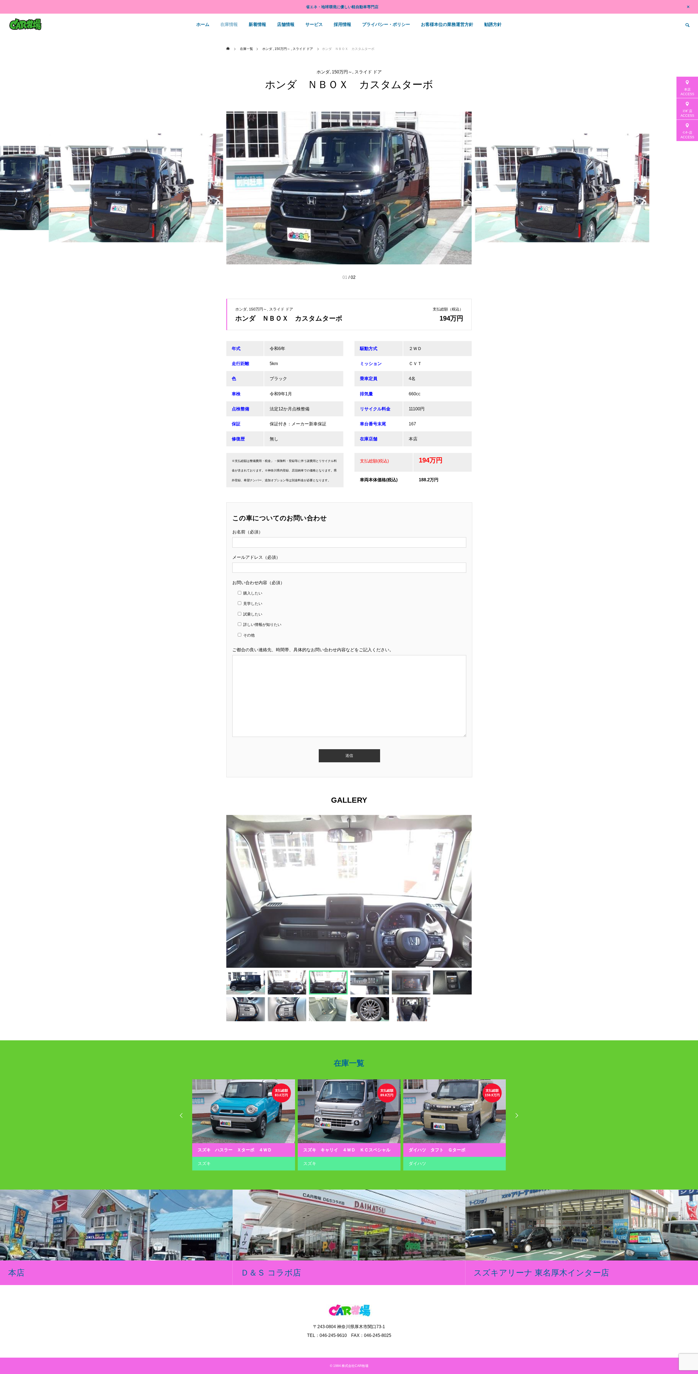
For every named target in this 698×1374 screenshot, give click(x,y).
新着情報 (257, 24)
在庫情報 (229, 24)
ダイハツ (417, 1163)
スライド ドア (368, 72)
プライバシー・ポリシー (386, 24)
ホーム (202, 24)
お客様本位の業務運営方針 (447, 24)
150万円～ (342, 72)
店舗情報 (285, 24)
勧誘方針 (493, 24)
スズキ (204, 1163)
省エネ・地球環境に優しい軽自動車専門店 (342, 7)
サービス (314, 24)
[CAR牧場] (25, 24)
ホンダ (323, 72)
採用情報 (342, 24)
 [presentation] (516, 1115)
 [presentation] (181, 1115)
